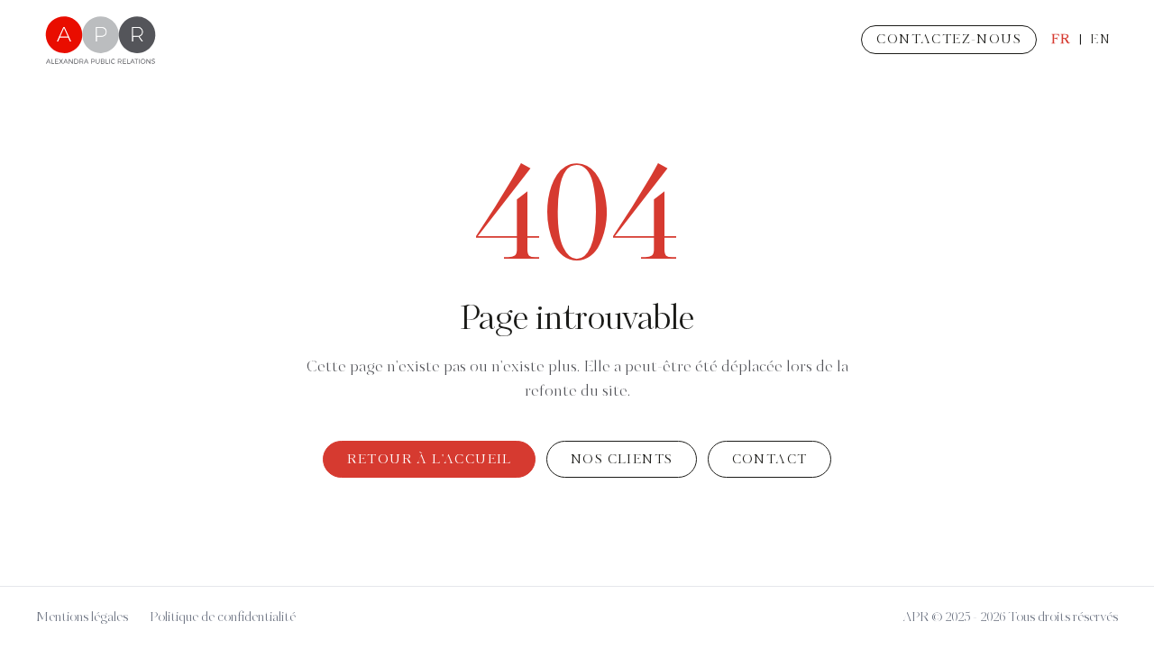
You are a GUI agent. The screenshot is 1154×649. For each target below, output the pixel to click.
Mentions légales (82, 617)
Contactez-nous (948, 39)
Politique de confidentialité (223, 617)
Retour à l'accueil (429, 459)
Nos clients (622, 459)
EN (1100, 39)
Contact (770, 459)
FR (1061, 39)
